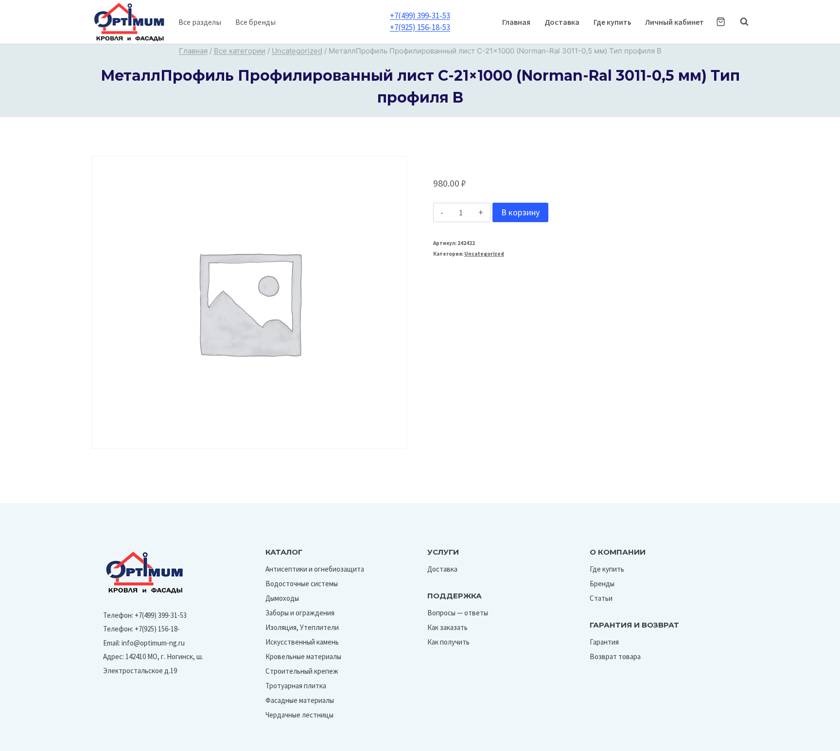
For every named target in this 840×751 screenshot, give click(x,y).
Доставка (561, 22)
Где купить (612, 22)
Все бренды (255, 22)
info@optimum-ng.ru (153, 642)
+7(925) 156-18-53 (420, 27)
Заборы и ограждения (299, 612)
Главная (516, 22)
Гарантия (604, 641)
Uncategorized (484, 253)
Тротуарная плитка (295, 685)
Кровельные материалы (303, 656)
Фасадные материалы (299, 700)
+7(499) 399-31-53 (420, 15)
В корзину (520, 212)
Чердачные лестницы (299, 714)
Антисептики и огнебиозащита (314, 569)
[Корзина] (720, 21)
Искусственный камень (302, 641)
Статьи (601, 598)
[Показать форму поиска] (739, 21)
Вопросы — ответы (457, 612)
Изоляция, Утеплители (302, 627)
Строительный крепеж (301, 671)
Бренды (602, 583)
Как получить (448, 641)
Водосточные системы (301, 583)
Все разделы (199, 22)
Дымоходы (282, 598)
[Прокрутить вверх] (810, 740)
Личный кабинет (674, 22)
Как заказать (447, 627)
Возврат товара (615, 656)
